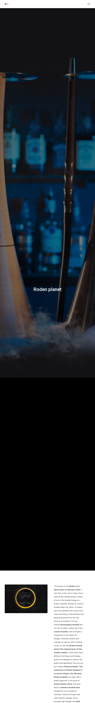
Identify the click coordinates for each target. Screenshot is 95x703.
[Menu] (87, 4)
